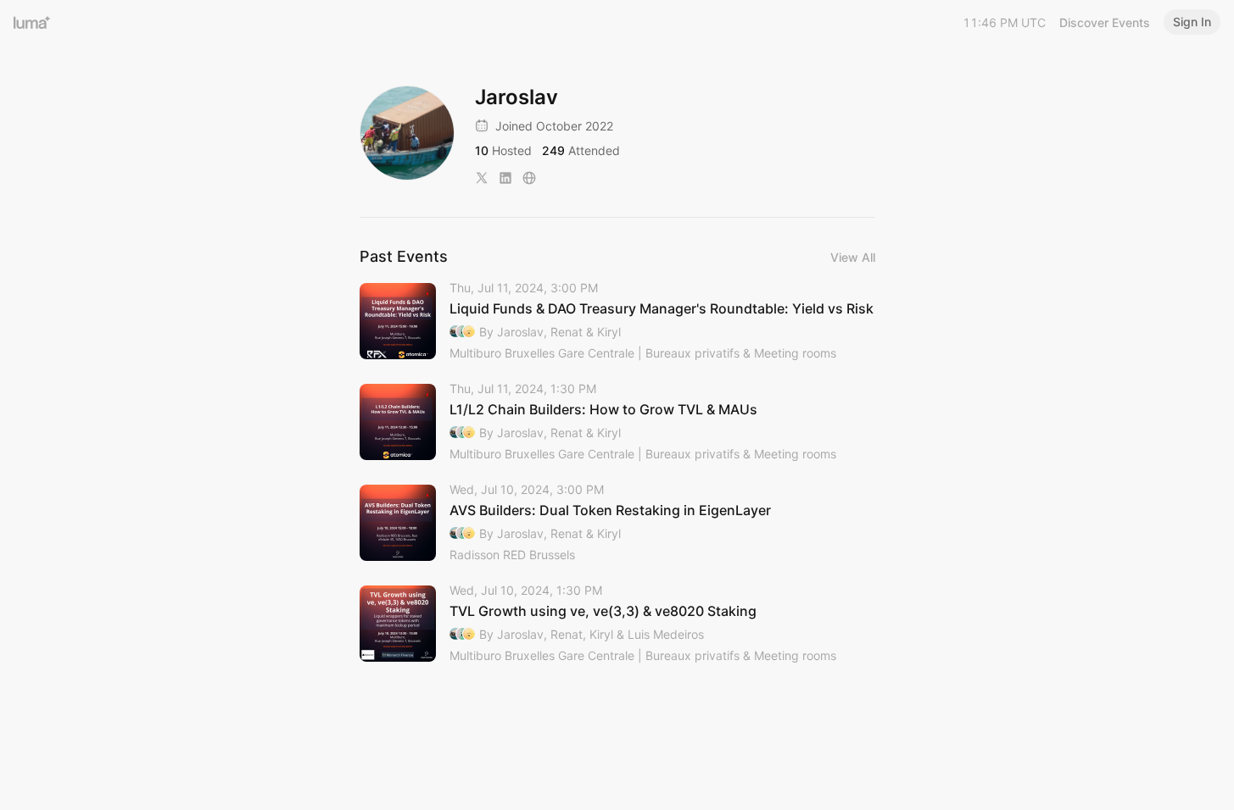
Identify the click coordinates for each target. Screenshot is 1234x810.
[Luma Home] (32, 22)
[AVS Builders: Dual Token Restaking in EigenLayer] (617, 523)
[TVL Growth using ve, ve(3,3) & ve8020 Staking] (617, 624)
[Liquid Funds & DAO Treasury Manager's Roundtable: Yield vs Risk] (617, 321)
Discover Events (1104, 22)
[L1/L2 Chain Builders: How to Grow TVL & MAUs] (617, 422)
